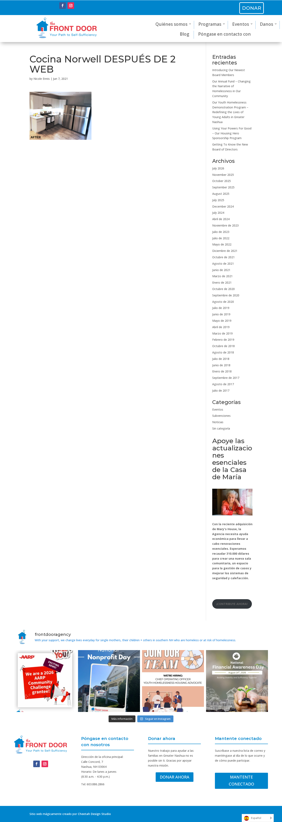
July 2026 (218, 168)
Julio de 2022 (220, 238)
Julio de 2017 (220, 390)
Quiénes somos (171, 24)
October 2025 (221, 181)
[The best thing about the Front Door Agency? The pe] (173, 681)
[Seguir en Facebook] (62, 5)
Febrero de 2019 (223, 340)
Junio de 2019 (221, 314)
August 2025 (220, 194)
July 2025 (218, 200)
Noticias (217, 422)
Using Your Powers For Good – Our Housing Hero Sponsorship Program (231, 133)
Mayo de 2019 (221, 321)
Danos (266, 24)
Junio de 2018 (221, 365)
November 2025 (223, 175)
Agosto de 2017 (223, 384)
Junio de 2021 (221, 270)
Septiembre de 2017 (225, 378)
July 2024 (218, 213)
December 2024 (223, 206)
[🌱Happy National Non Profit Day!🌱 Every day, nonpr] (109, 681)
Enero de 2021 (222, 282)
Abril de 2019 (221, 327)
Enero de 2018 (222, 371)
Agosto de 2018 (223, 352)
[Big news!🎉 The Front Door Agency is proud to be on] (45, 681)
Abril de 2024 (221, 219)
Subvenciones (221, 416)
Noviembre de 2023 (225, 225)
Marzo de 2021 (222, 276)
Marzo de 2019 (222, 333)
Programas (209, 24)
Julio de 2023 (220, 232)
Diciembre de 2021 (224, 251)
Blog (184, 34)
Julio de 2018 (220, 359)
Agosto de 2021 (223, 263)
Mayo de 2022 (221, 244)
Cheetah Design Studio (94, 814)
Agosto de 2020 (223, 302)
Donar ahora (174, 777)
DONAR (251, 8)
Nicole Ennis (41, 79)
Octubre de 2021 (223, 257)
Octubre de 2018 (223, 346)
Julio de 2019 (220, 308)
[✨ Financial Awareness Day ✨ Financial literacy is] (237, 681)
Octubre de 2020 (223, 289)
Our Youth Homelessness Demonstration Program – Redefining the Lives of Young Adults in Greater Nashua (230, 112)
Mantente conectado (241, 780)
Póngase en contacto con (224, 34)
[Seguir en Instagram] (71, 5)
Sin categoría (221, 428)
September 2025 (223, 187)
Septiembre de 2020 (225, 295)
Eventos (240, 24)
